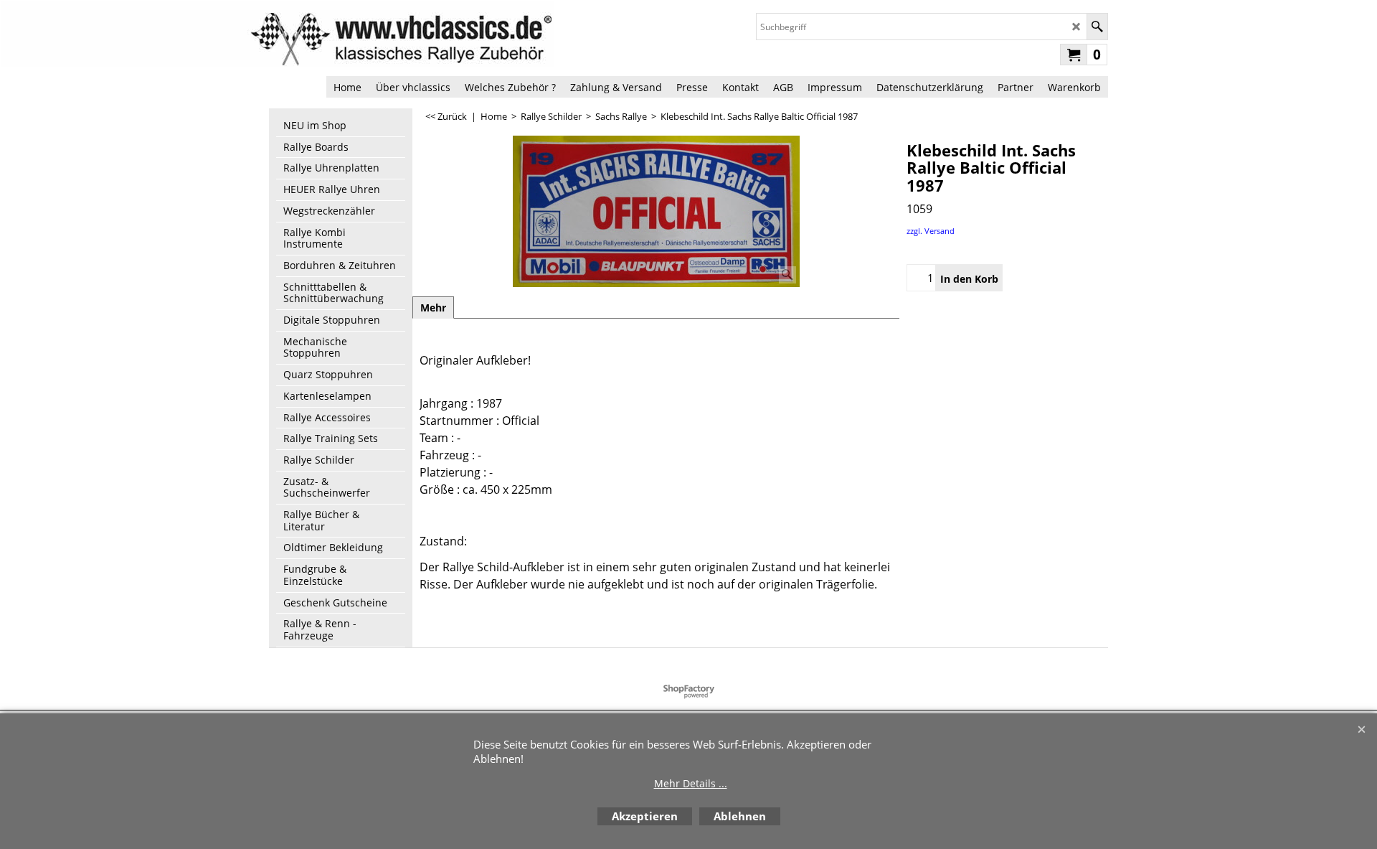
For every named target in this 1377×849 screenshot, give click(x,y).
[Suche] (1097, 26)
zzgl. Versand (931, 230)
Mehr (433, 307)
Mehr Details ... (690, 783)
